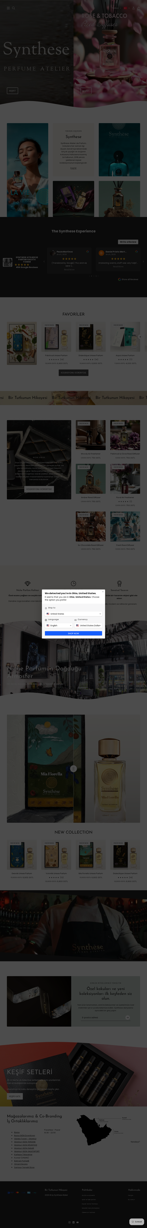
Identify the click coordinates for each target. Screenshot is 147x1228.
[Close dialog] (103, 591)
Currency (83, 619)
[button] (73, 613)
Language (53, 619)
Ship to (52, 608)
